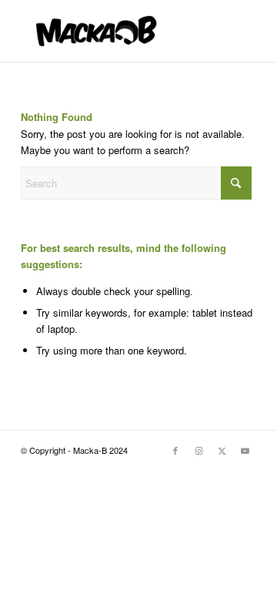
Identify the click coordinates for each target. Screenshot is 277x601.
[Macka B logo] (115, 31)
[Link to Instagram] (198, 450)
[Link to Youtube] (244, 450)
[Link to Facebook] (175, 450)
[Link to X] (221, 450)
